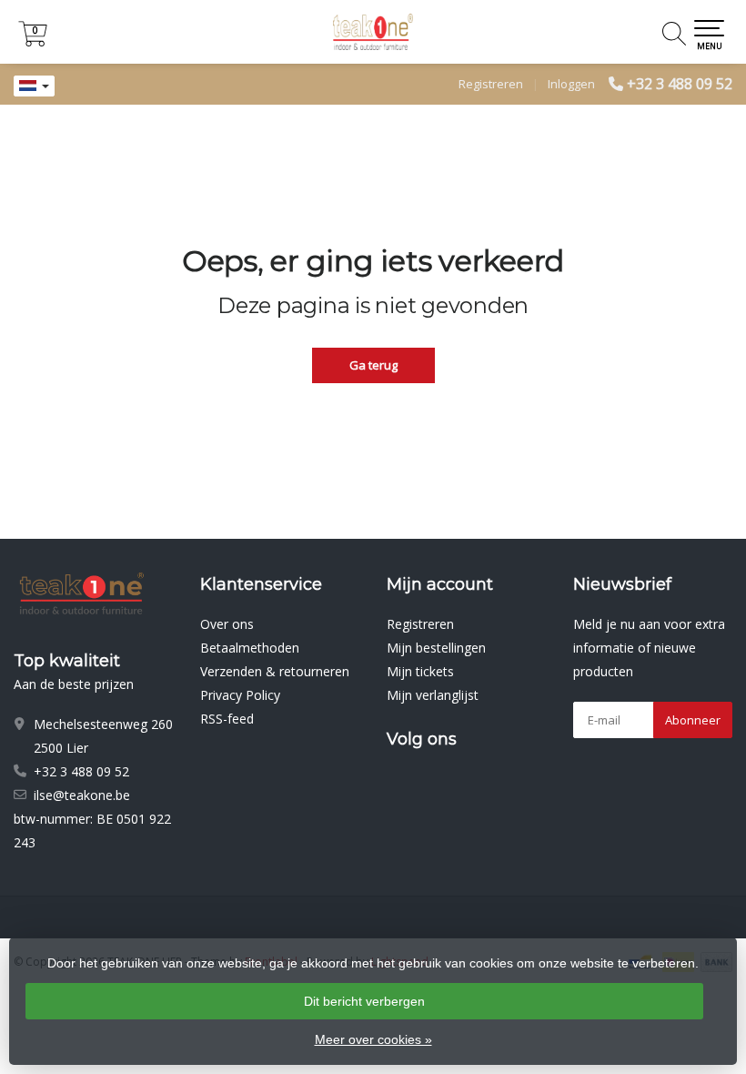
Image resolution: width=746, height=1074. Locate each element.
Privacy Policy (240, 695)
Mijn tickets (420, 671)
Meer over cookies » (373, 1039)
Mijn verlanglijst (433, 695)
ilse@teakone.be (82, 795)
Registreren (491, 84)
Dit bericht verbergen (364, 1001)
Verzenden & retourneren (274, 671)
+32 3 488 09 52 (679, 84)
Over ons (227, 624)
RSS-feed (227, 718)
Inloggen (571, 84)
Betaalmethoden (249, 647)
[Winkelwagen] (32, 41)
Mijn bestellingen (436, 647)
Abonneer (693, 720)
